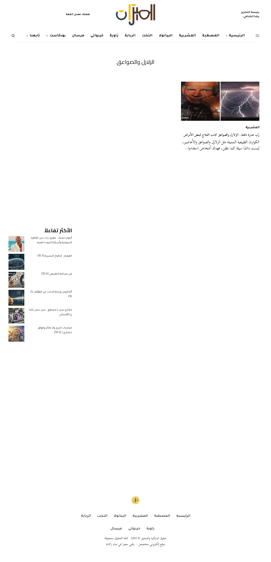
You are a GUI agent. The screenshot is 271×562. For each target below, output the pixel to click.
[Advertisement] (40, 145)
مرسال (116, 529)
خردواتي (134, 529)
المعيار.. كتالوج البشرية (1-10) (54, 256)
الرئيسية (183, 516)
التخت (102, 516)
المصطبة (162, 516)
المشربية (252, 127)
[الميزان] (135, 14)
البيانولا (120, 516)
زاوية (150, 529)
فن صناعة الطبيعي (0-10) (56, 274)
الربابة (86, 516)
